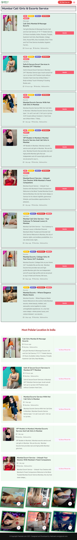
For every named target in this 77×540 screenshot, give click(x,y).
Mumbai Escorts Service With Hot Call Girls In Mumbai (36, 103)
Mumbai (37, 48)
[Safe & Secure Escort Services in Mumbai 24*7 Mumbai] (10, 64)
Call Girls (26, 62)
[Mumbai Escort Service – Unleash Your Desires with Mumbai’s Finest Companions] (10, 178)
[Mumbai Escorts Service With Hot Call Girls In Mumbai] (10, 103)
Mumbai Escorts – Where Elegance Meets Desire (37, 293)
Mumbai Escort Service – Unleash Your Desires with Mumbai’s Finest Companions (37, 180)
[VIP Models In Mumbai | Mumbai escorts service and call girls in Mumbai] (10, 137)
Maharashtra (44, 48)
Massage (26, 21)
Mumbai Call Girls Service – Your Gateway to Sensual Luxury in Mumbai (36, 221)
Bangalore (8, 527)
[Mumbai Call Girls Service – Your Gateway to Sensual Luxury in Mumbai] (10, 220)
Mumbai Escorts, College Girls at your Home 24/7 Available (36, 258)
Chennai (58, 527)
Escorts (25, 100)
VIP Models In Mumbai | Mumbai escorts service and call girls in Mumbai (36, 140)
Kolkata (58, 503)
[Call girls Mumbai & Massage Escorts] (10, 23)
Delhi (31, 503)
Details (65, 33)
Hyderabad (34, 527)
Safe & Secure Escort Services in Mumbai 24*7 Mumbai (36, 65)
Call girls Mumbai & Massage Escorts (34, 24)
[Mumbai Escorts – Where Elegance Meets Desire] (10, 294)
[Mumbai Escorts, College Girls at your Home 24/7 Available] (10, 258)
